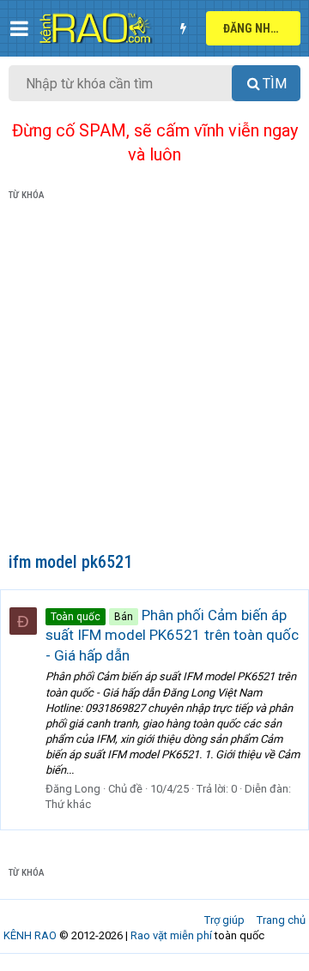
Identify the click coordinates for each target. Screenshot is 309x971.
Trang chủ (281, 920)
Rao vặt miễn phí (171, 935)
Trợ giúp (224, 920)
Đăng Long (72, 788)
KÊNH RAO (30, 935)
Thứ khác (68, 804)
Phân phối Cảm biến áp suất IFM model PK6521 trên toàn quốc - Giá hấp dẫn (172, 635)
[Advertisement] (154, 380)
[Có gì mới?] (183, 28)
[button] (19, 28)
